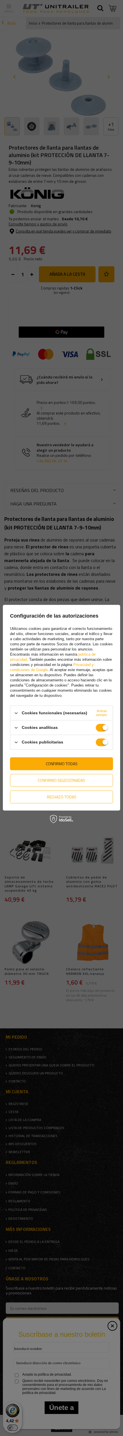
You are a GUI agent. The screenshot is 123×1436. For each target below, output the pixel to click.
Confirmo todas (62, 764)
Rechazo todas (61, 797)
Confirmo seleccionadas (61, 780)
